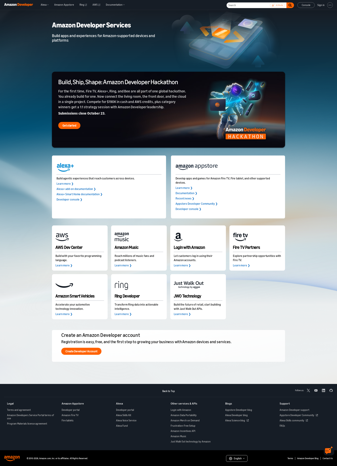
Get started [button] (69, 125)
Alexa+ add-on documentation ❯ (76, 189)
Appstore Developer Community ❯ (197, 203)
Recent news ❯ (185, 198)
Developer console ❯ (69, 199)
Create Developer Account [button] (81, 351)
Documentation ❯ (186, 193)
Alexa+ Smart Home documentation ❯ (80, 194)
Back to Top (168, 391)
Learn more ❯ (65, 183)
